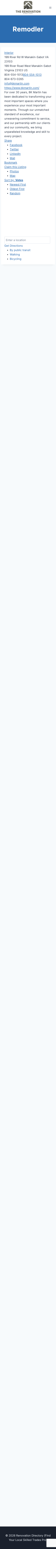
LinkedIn (15, 153)
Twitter (14, 149)
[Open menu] (50, 7)
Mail (12, 158)
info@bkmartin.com (16, 83)
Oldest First (17, 189)
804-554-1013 (32, 74)
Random (15, 193)
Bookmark (10, 162)
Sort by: (13, 180)
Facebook (16, 145)
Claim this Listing (15, 167)
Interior (8, 52)
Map (12, 175)
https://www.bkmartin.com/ (21, 88)
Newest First (18, 184)
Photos (14, 171)
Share (8, 140)
